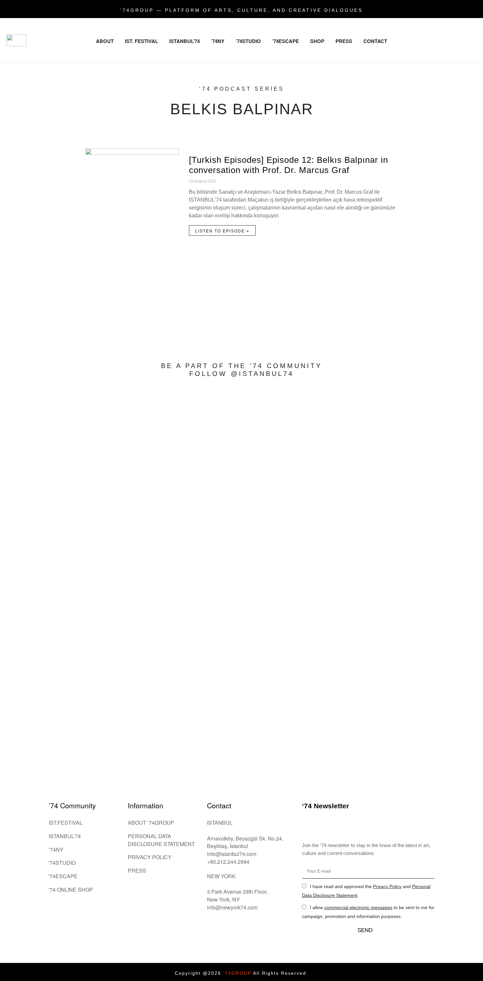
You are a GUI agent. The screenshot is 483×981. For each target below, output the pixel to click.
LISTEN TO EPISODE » (222, 231)
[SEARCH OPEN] (473, 59)
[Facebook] (452, 26)
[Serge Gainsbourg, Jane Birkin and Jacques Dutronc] (48, 409)
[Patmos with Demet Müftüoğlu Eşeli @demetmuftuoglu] (338, 581)
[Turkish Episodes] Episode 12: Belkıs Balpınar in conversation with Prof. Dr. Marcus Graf (288, 165)
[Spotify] (461, 44)
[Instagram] (434, 26)
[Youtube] (443, 44)
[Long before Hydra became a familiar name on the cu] (145, 503)
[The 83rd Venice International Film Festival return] (434, 499)
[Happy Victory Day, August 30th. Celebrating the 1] (241, 425)
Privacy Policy (387, 886)
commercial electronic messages (358, 907)
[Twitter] (470, 26)
